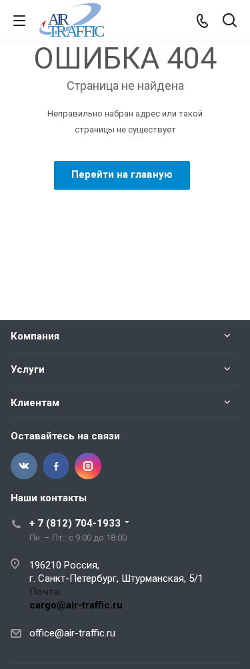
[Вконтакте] (24, 466)
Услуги (28, 369)
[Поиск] (230, 22)
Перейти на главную (122, 174)
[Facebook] (56, 466)
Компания (35, 336)
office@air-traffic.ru (72, 633)
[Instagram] (88, 466)
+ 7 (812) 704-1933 (75, 523)
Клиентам (35, 403)
